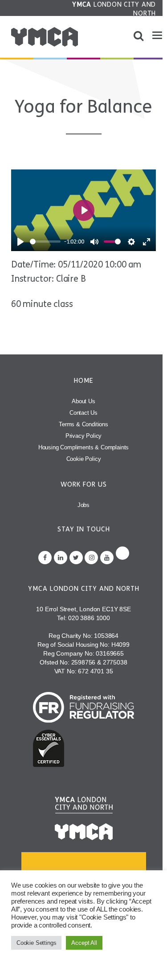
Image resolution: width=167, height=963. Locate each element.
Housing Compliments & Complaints (83, 447)
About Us (83, 401)
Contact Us (83, 412)
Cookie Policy (83, 459)
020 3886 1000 (89, 617)
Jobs (83, 505)
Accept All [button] (84, 942)
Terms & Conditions (83, 424)
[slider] (45, 241)
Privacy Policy (83, 435)
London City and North (114, 8)
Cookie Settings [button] (36, 942)
